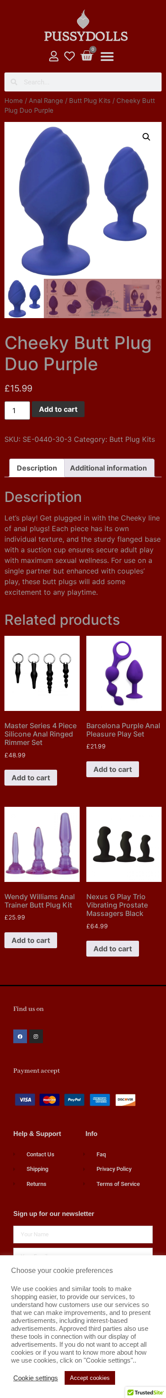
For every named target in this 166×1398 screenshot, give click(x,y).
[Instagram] (36, 1036)
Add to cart (58, 409)
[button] (107, 56)
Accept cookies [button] (90, 1378)
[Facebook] (20, 1036)
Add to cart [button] (31, 777)
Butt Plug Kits (90, 101)
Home (13, 101)
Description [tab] (37, 467)
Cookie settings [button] (35, 1378)
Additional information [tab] (108, 467)
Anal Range (46, 101)
